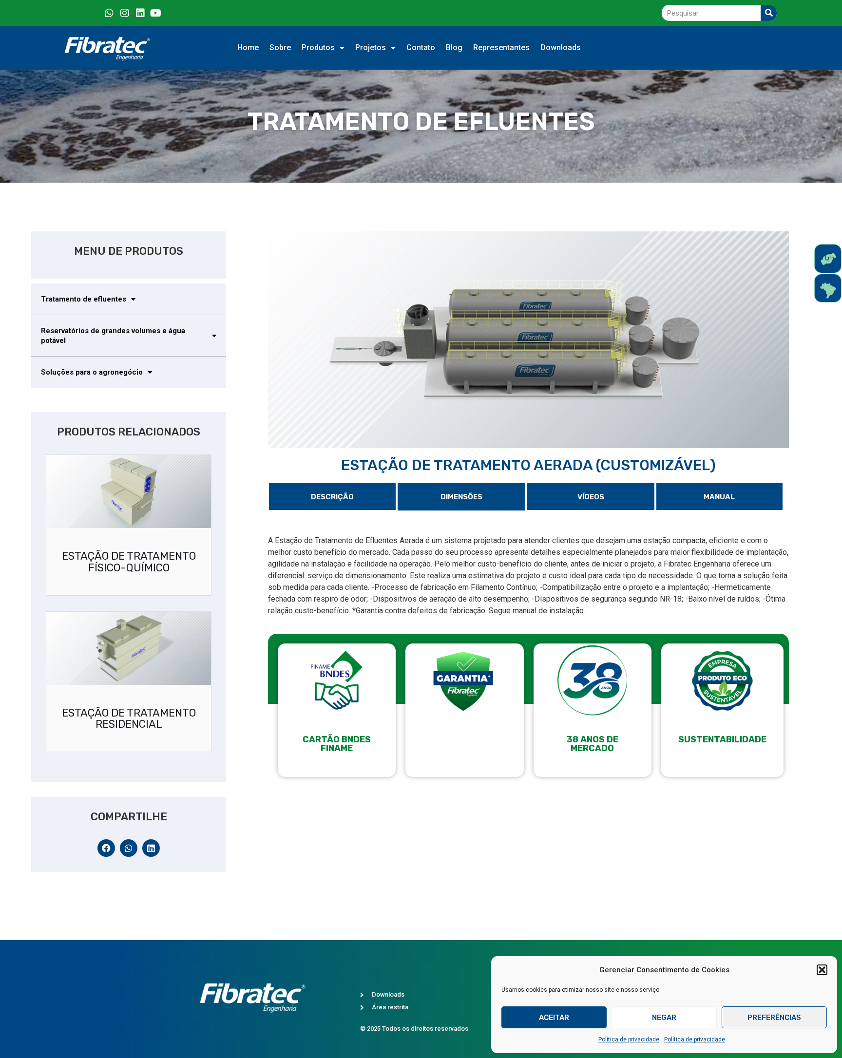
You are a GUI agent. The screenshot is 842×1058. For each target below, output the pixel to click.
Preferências (774, 1017)
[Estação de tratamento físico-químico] (128, 491)
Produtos (318, 47)
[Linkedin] (140, 13)
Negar (664, 1017)
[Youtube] (156, 13)
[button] (822, 970)
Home (248, 47)
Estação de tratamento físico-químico (129, 561)
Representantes (501, 47)
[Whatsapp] (109, 13)
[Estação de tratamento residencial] (128, 648)
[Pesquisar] (769, 13)
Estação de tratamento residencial (129, 718)
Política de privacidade (628, 1039)
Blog (454, 47)
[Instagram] (125, 13)
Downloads (560, 47)
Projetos (370, 47)
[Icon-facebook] (93, 13)
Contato (420, 47)
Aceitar (554, 1017)
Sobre (280, 47)
